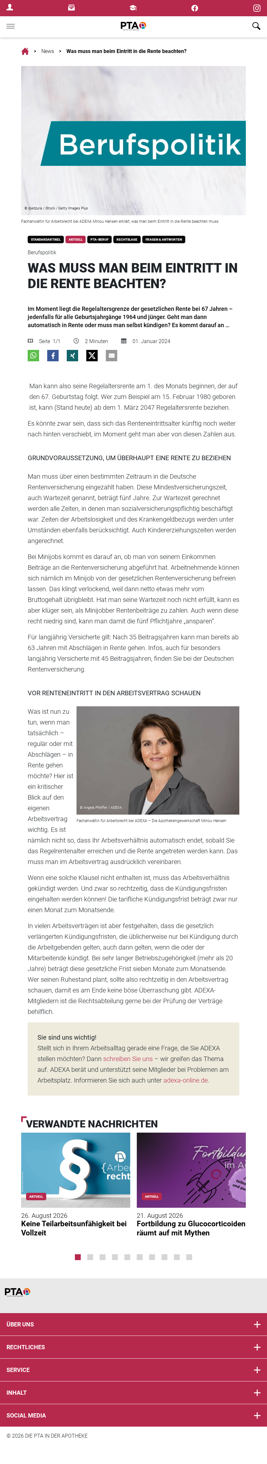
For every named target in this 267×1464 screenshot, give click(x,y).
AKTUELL (75, 239)
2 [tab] (90, 1257)
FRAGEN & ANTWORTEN (164, 239)
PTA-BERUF (99, 239)
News (47, 51)
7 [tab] (152, 1257)
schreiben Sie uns (128, 1059)
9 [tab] (177, 1257)
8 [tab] (164, 1257)
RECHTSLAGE (127, 239)
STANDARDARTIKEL (46, 239)
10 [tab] (189, 1257)
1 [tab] (78, 1257)
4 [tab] (115, 1257)
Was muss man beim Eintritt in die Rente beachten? (126, 51)
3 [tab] (102, 1257)
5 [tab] (127, 1257)
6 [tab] (140, 1257)
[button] (33, 355)
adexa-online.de (185, 1080)
